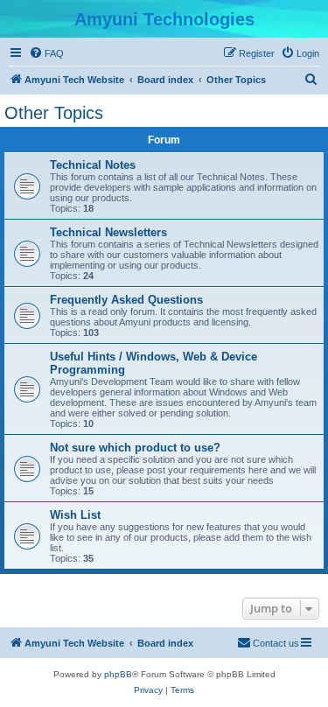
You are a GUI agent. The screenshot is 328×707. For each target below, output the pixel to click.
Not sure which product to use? (135, 447)
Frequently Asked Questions (126, 299)
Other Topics (53, 112)
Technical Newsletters (108, 232)
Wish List (75, 515)
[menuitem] (46, 53)
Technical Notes (93, 165)
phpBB (118, 674)
